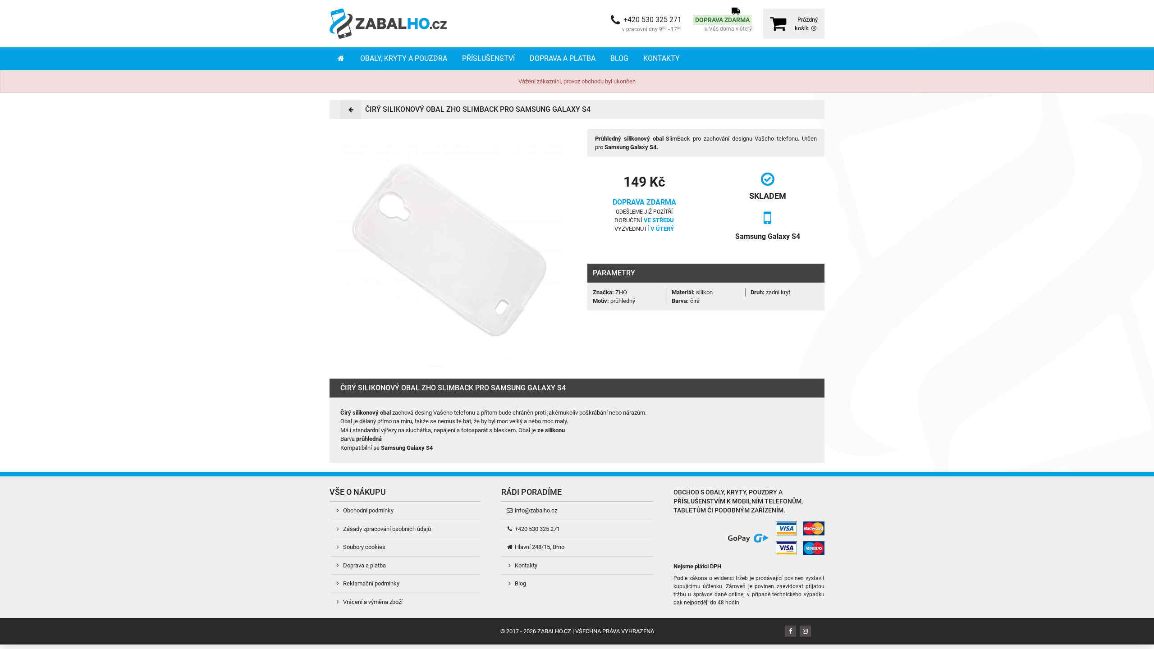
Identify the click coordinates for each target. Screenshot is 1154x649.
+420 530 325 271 (536, 529)
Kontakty (661, 58)
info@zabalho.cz (535, 510)
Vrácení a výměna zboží (372, 602)
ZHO (621, 292)
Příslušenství (488, 58)
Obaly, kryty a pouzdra (403, 58)
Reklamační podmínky (370, 583)
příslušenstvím (699, 501)
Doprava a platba (562, 58)
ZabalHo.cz (554, 631)
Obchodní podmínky (368, 510)
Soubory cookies (363, 547)
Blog (619, 58)
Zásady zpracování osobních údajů (386, 529)
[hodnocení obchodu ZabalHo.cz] (690, 538)
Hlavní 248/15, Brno (538, 547)
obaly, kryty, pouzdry (741, 492)
